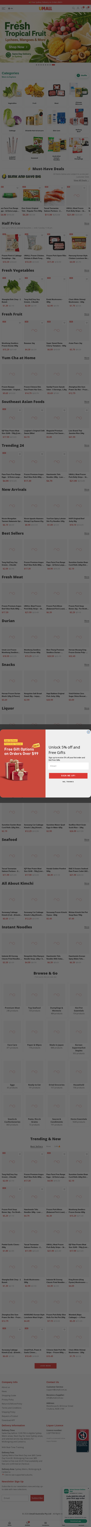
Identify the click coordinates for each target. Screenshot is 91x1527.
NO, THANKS (68, 782)
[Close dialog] (88, 732)
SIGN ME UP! (68, 776)
